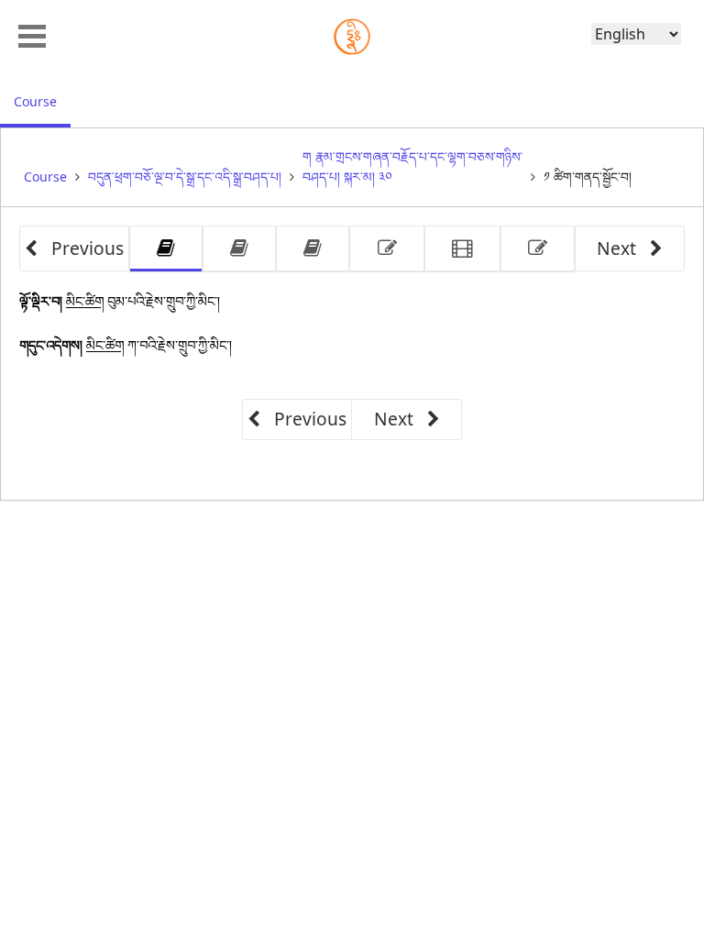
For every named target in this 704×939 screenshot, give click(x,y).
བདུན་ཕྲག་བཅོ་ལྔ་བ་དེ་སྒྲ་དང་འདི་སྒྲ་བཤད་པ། (184, 176)
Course (42, 101)
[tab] (166, 248)
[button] (32, 34)
